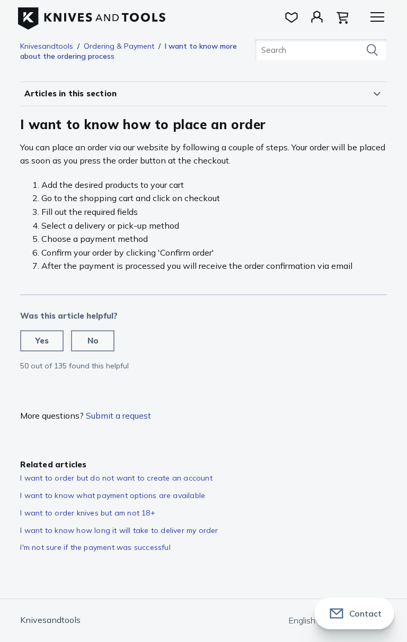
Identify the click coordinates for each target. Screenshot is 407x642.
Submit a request (118, 415)
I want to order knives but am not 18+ (87, 513)
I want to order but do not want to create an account (116, 478)
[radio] (42, 340)
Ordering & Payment (119, 46)
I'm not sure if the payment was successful (95, 547)
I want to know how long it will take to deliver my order (119, 530)
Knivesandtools (46, 46)
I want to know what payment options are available (112, 495)
